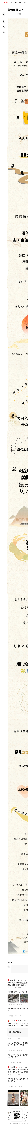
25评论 (15, 1016)
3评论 (14, 1004)
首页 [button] (25, 1109)
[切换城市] (22, 2)
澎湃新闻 (9, 1004)
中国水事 (19, 14)
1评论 (14, 1062)
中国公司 (21, 1123)
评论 (16, 987)
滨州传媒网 (10, 1086)
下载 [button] (24, 1119)
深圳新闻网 (10, 1016)
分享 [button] (4, 32)
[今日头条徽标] (5, 2)
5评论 (14, 1050)
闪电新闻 (9, 1050)
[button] (12, 2)
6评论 (15, 1086)
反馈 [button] (25, 1115)
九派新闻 (9, 1062)
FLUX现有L (15, 1123)
